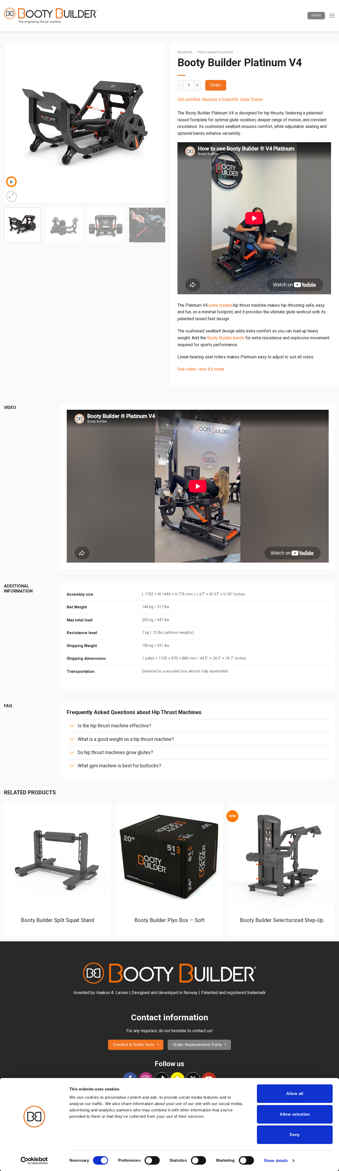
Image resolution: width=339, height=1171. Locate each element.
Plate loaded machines (215, 52)
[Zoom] (11, 196)
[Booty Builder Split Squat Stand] (57, 855)
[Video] (11, 181)
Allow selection (295, 1114)
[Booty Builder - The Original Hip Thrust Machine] (50, 15)
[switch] (152, 1160)
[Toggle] (72, 726)
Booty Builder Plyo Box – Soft (169, 920)
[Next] (155, 122)
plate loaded (220, 305)
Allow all (294, 1093)
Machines (184, 52)
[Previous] (14, 122)
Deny (295, 1134)
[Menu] (332, 15)
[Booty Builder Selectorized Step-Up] (281, 855)
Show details (276, 1160)
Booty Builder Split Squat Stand (57, 920)
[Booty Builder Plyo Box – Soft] (169, 855)
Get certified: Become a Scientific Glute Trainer (220, 99)
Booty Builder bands (225, 337)
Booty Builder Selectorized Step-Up (281, 920)
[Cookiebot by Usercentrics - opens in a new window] (34, 1161)
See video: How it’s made (200, 369)
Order (216, 85)
